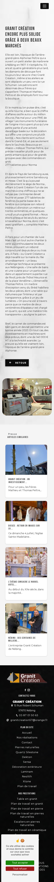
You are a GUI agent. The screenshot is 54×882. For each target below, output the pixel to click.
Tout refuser (20, 868)
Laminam (27, 771)
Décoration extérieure (27, 766)
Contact (27, 742)
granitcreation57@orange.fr (29, 720)
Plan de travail (27, 786)
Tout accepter (20, 862)
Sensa (27, 761)
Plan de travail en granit (27, 803)
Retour (20, 362)
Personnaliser (20, 874)
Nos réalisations (27, 737)
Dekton (27, 757)
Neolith (27, 776)
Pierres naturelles (27, 747)
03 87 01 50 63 (28, 715)
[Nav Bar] (44, 6)
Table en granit (27, 798)
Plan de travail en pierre (27, 808)
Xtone (27, 781)
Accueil (27, 732)
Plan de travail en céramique (27, 830)
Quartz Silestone (27, 752)
